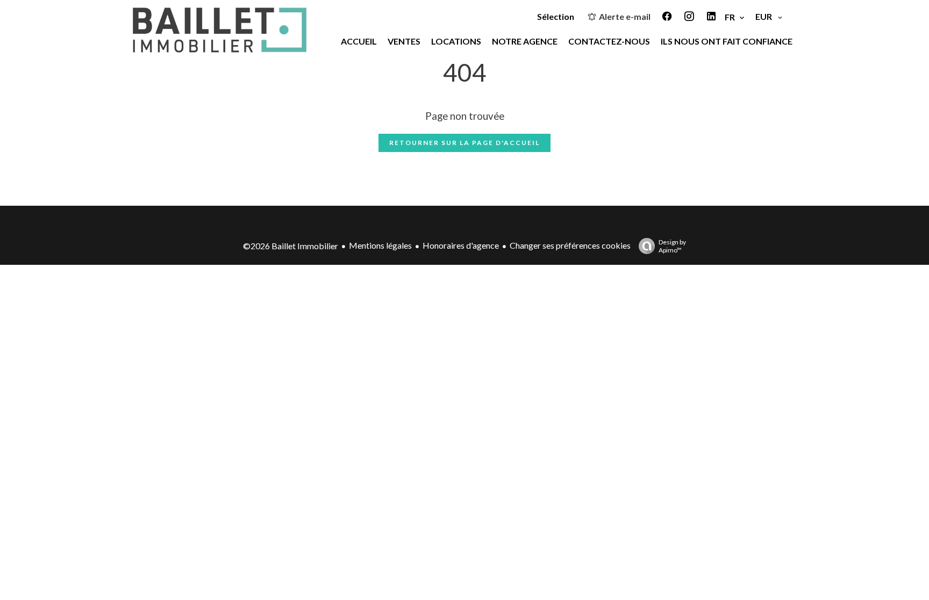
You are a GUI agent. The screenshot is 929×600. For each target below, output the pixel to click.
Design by (672, 246)
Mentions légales (380, 245)
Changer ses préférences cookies (570, 245)
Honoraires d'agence (461, 245)
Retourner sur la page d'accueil (464, 143)
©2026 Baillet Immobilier (290, 246)
